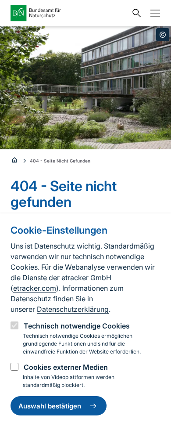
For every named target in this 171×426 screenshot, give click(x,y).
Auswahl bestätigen (49, 406)
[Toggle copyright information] (163, 35)
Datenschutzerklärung (73, 309)
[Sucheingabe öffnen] (134, 13)
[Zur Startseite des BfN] (69, 13)
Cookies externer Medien (66, 367)
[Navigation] (153, 13)
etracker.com (34, 288)
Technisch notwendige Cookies (77, 325)
